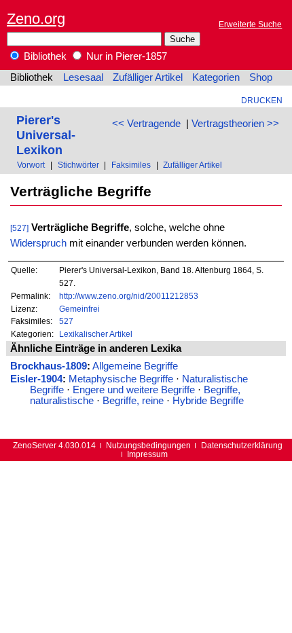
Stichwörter (78, 164)
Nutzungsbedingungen (148, 445)
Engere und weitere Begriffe (134, 389)
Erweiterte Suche (250, 24)
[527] (19, 227)
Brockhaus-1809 (48, 366)
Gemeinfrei (79, 308)
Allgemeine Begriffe (135, 366)
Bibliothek (44, 56)
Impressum (147, 454)
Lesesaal (83, 77)
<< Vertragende (146, 123)
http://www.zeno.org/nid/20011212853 (128, 295)
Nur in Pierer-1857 (125, 56)
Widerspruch (38, 243)
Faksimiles (131, 164)
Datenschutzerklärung (241, 445)
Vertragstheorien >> (235, 123)
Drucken (261, 100)
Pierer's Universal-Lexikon (45, 135)
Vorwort (31, 164)
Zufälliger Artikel (148, 77)
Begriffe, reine (133, 400)
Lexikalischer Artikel (95, 333)
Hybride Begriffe (208, 400)
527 (66, 320)
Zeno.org (36, 18)
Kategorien (216, 77)
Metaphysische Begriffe (121, 379)
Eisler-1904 (36, 379)
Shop (260, 77)
